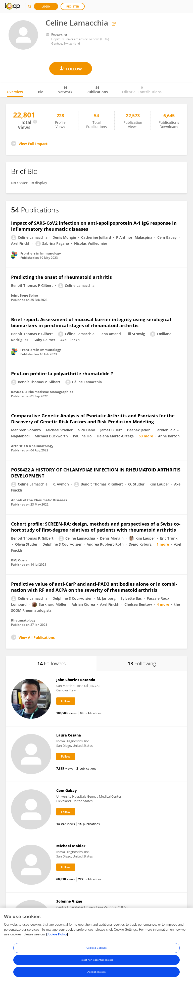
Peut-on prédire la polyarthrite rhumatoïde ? (62, 374)
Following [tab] (142, 663)
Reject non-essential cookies (97, 959)
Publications (97, 89)
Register (72, 6)
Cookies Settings (96, 947)
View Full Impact (33, 143)
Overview (15, 91)
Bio (40, 91)
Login (46, 6)
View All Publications (37, 637)
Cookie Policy (57, 934)
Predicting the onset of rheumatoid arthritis (61, 277)
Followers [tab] (51, 663)
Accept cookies (96, 971)
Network (65, 89)
